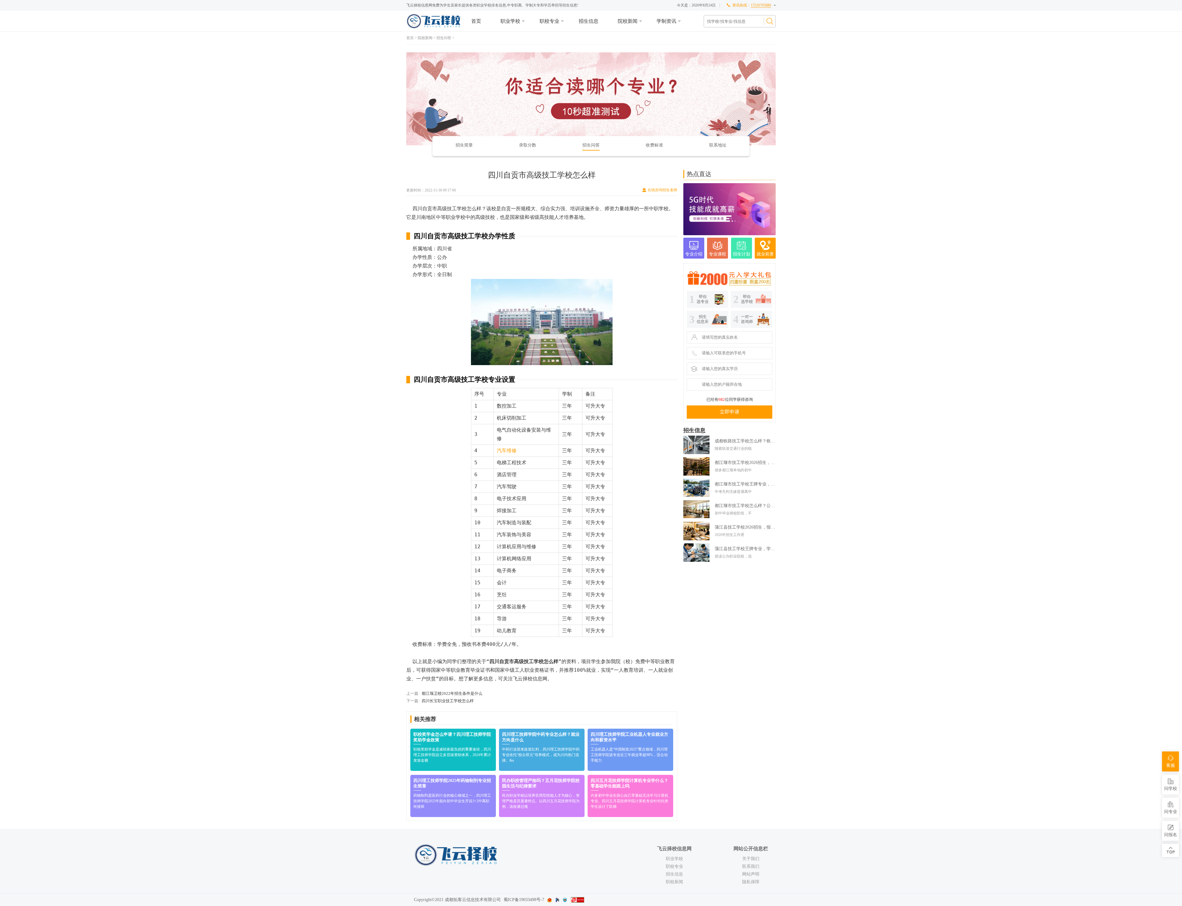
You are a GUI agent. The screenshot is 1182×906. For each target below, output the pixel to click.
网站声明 (750, 874)
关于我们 (750, 858)
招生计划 (741, 254)
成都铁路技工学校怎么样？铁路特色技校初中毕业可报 (745, 441)
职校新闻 (674, 882)
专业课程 (717, 254)
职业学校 (510, 21)
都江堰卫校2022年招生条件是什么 (452, 693)
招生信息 (588, 21)
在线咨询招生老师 (662, 190)
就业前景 (765, 254)
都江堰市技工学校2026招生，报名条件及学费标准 (745, 462)
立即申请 (729, 411)
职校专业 (549, 21)
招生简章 (464, 145)
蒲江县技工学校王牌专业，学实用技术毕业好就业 (745, 548)
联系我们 (750, 866)
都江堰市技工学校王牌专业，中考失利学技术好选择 (745, 484)
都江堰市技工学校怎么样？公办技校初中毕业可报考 (745, 505)
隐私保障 (750, 882)
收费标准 (654, 145)
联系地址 (717, 145)
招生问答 (443, 38)
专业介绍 (693, 254)
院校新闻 (627, 21)
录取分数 (527, 145)
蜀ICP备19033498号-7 (524, 899)
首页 (476, 21)
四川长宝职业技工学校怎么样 (448, 701)
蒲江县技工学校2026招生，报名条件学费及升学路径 (745, 527)
